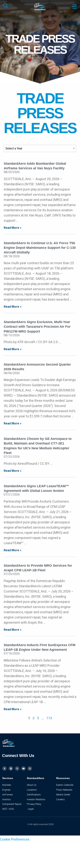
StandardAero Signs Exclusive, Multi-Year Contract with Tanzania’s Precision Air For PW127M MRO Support (37, 326)
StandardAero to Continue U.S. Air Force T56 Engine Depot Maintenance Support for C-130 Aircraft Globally (40, 247)
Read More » (12, 227)
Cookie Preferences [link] (15, 839)
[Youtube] (23, 768)
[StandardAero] (40, 6)
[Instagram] (30, 768)
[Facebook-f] (4, 768)
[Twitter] (17, 768)
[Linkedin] (11, 768)
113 (49, 718)
